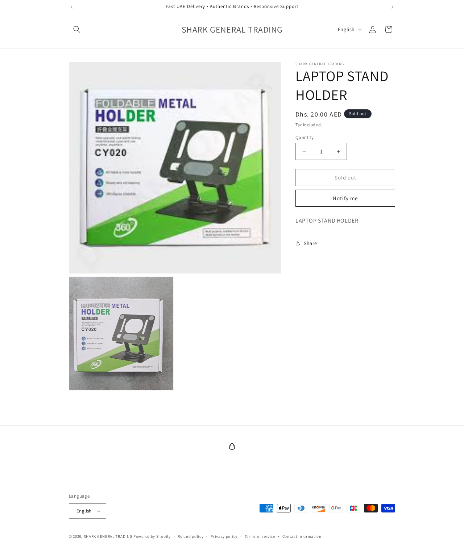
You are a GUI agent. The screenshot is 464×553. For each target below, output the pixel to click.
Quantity (304, 137)
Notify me (345, 198)
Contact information (302, 536)
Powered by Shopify (152, 536)
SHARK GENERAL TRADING (108, 536)
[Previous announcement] (71, 7)
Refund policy (190, 536)
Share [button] (310, 243)
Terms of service (260, 536)
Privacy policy (224, 536)
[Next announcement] (393, 7)
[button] (77, 29)
